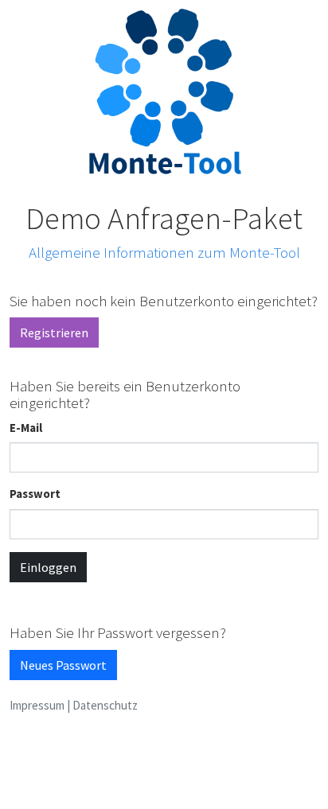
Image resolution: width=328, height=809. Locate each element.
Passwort (35, 493)
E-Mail (26, 427)
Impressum (37, 705)
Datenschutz (105, 705)
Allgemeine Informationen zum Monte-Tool (164, 252)
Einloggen (48, 567)
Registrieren (54, 332)
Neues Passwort (63, 665)
